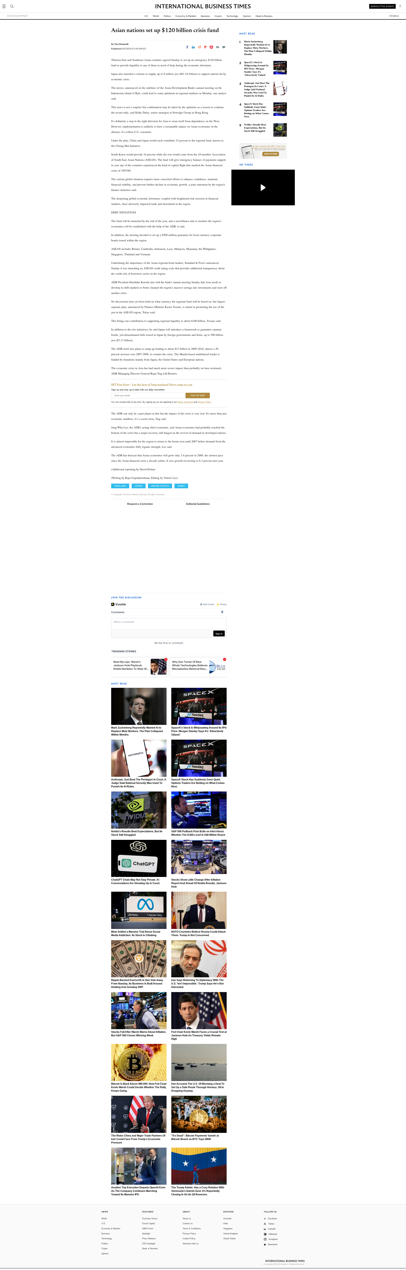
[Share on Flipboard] (206, 47)
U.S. (146, 16)
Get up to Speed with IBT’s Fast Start (268, 146)
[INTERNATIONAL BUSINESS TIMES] (203, 6)
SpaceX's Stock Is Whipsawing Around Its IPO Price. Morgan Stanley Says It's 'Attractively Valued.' (198, 731)
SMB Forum (147, 1228)
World (156, 16)
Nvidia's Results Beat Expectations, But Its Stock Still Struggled (255, 127)
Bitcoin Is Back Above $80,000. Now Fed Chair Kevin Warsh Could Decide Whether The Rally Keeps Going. (139, 1087)
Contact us (188, 1223)
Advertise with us (191, 1243)
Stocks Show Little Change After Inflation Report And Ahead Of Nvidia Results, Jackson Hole (198, 883)
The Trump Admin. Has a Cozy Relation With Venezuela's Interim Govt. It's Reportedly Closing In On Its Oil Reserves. (197, 1191)
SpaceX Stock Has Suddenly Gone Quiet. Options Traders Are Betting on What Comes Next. (198, 783)
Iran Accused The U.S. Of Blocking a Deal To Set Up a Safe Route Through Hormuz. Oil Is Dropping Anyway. (197, 1087)
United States (229, 1238)
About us (187, 1218)
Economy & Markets (186, 16)
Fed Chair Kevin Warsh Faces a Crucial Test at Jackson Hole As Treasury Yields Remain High (199, 1035)
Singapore (227, 1228)
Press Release (149, 1238)
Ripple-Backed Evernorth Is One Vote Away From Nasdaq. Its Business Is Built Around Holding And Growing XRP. (137, 983)
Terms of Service (185, 402)
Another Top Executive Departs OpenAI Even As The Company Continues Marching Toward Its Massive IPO (138, 1191)
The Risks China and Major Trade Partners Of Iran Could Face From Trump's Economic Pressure (138, 1139)
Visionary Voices (149, 1218)
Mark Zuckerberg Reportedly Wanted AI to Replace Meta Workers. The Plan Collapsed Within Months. (137, 731)
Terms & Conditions (192, 1228)
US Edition (394, 16)
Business (205, 16)
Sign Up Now (270, 154)
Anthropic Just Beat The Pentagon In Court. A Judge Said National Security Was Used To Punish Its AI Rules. (138, 783)
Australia (227, 1218)
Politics (167, 16)
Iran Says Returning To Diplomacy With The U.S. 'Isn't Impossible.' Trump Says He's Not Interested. (197, 983)
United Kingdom (230, 1233)
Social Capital (148, 1223)
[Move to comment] (224, 47)
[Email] (217, 47)
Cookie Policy (189, 1238)
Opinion (247, 16)
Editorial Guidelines (198, 504)
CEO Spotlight (148, 1243)
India (225, 1223)
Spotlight (146, 1233)
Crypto (218, 16)
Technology (232, 16)
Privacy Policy (204, 402)
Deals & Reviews (264, 16)
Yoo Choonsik (121, 44)
